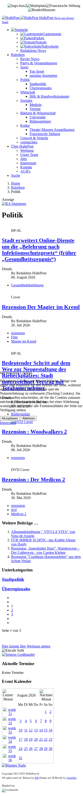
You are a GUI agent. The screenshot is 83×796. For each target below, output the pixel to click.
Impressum (8, 423)
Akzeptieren (10, 418)
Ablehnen (28, 418)
